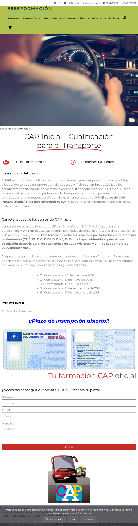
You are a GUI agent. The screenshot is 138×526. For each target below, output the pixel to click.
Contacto (58, 18)
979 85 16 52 (111, 3)
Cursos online (76, 18)
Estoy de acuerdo (54, 519)
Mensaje (7, 423)
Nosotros (14, 18)
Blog (46, 18)
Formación (30, 18)
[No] (133, 515)
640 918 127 (130, 3)
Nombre (8, 397)
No (73, 519)
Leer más (88, 519)
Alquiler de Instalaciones (104, 18)
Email (6, 410)
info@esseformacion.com (86, 3)
